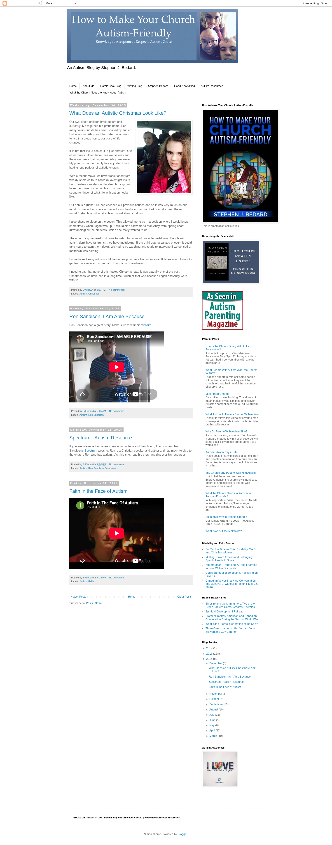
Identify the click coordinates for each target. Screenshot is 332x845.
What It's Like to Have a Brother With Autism (232, 414)
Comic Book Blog (111, 86)
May (212, 725)
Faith (91, 581)
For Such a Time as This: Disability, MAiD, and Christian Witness (231, 551)
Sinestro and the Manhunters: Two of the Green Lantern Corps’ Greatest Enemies (230, 605)
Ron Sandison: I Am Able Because (107, 316)
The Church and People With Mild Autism (231, 472)
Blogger (182, 834)
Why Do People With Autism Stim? (226, 431)
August (214, 709)
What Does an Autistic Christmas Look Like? (117, 113)
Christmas (94, 293)
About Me (88, 86)
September (216, 704)
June (212, 720)
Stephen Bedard (158, 86)
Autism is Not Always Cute (221, 452)
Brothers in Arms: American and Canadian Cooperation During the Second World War (232, 617)
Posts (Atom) (94, 603)
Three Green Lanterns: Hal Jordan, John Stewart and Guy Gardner (230, 630)
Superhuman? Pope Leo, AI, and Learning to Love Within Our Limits (231, 566)
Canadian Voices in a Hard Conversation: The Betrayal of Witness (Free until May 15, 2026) (232, 584)
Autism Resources (212, 86)
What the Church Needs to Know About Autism (98, 92)
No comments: (117, 289)
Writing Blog (134, 86)
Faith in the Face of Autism (98, 491)
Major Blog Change (217, 393)
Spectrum (90, 450)
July (212, 714)
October (214, 699)
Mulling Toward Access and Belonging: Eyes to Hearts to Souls (229, 559)
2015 (209, 658)
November (216, 693)
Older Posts (184, 596)
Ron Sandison (96, 414)
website (146, 325)
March (213, 736)
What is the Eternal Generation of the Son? (232, 624)
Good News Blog (184, 86)
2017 (209, 648)
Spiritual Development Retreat (224, 611)
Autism (83, 293)
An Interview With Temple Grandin (226, 516)
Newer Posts (78, 596)
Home (73, 86)
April (212, 730)
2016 (209, 653)
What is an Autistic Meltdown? (224, 531)
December (216, 663)
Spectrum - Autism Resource (100, 438)
